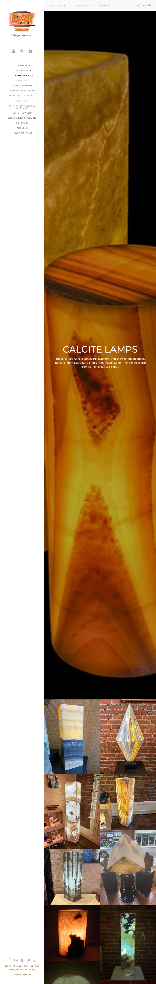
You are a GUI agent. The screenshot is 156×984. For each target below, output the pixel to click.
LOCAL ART (22, 70)
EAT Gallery (30, 970)
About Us (17, 966)
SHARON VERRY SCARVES (22, 90)
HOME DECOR (22, 75)
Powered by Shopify (22, 975)
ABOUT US (22, 128)
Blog (37, 966)
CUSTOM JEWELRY (22, 113)
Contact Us (28, 966)
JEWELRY (22, 65)
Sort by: (102, 5)
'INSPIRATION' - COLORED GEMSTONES (22, 107)
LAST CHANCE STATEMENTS (22, 95)
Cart (30, 50)
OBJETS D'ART (22, 100)
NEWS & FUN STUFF (22, 133)
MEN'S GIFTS (22, 80)
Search (22, 50)
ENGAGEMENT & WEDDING (22, 118)
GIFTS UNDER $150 (22, 85)
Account (14, 50)
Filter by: (81, 5)
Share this (146, 5)
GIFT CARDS (22, 123)
